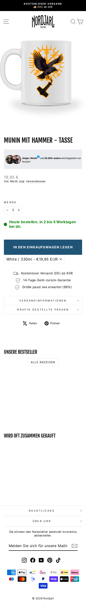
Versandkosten (36, 181)
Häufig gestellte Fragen (43, 309)
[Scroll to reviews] (43, 192)
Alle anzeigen (43, 362)
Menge (10, 202)
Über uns (42, 521)
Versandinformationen (43, 300)
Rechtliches (42, 510)
